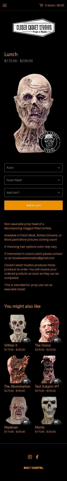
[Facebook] (37, 457)
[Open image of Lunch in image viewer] (33, 112)
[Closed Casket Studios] (33, 27)
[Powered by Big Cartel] (33, 467)
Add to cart (33, 205)
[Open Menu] (4, 5)
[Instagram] (30, 457)
